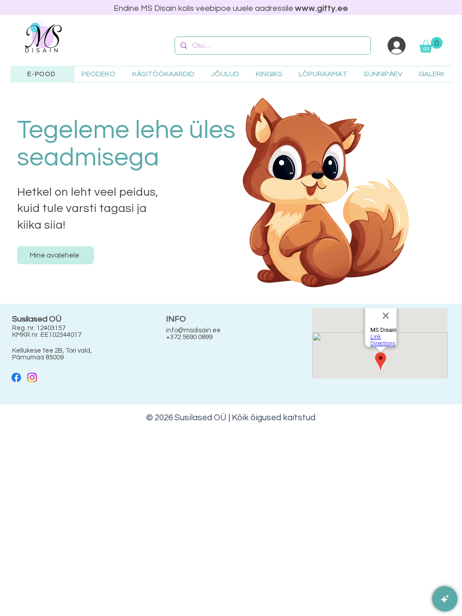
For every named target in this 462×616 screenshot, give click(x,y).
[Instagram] (32, 377)
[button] (431, 45)
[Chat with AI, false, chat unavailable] (444, 598)
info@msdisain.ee (193, 330)
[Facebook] (16, 377)
